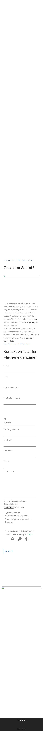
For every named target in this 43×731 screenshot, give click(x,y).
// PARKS (5, 608)
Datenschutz (21, 729)
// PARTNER (7, 638)
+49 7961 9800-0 (11, 665)
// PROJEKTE (7, 613)
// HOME (5, 603)
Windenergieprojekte (30, 322)
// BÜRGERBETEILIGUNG (12, 623)
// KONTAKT (6, 643)
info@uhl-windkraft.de (15, 667)
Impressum (21, 720)
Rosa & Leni (8, 697)
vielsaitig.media (21, 697)
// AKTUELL (6, 618)
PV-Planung (32, 319)
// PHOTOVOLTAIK (9, 633)
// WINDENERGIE (9, 628)
